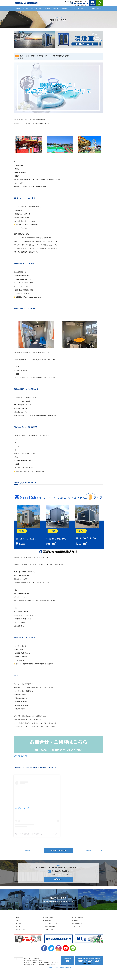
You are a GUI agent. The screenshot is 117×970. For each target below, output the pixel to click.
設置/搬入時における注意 (68, 8)
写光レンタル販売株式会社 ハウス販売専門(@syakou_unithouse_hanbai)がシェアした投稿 (40, 834)
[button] (15, 40)
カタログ (99, 8)
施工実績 (80, 8)
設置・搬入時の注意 (49, 926)
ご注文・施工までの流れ (50, 923)
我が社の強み (47, 920)
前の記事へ (28, 850)
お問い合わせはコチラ (20, 756)
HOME (18, 8)
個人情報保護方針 (77, 923)
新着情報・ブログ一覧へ (58, 850)
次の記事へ (89, 850)
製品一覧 (25, 8)
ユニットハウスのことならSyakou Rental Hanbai (58, 967)
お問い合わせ (58, 879)
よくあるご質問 (90, 8)
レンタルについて (77, 917)
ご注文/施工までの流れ (51, 8)
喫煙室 (18, 926)
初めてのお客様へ (36, 8)
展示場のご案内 (20, 929)
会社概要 (75, 920)
